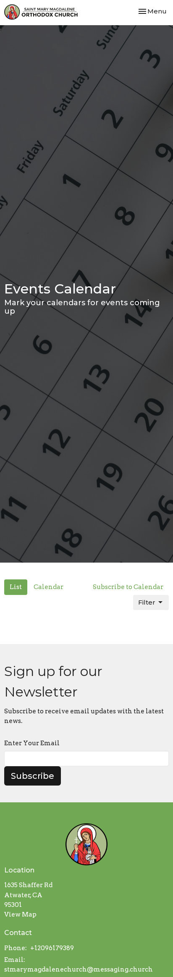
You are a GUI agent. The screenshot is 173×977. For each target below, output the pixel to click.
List (16, 587)
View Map (20, 914)
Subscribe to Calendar (128, 587)
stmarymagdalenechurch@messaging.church (78, 969)
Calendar (48, 587)
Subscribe (32, 776)
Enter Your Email (32, 743)
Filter (146, 602)
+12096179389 (52, 948)
